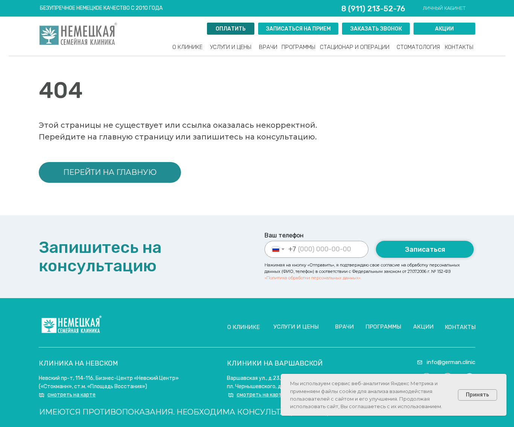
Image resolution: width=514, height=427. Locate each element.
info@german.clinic (451, 362)
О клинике (187, 47)
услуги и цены (230, 47)
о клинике (243, 327)
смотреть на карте (71, 395)
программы (298, 47)
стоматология (418, 47)
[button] (376, 29)
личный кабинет (444, 8)
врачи (268, 47)
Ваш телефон (284, 235)
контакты (459, 47)
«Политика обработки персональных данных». (313, 277)
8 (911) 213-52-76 (373, 8)
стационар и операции (354, 47)
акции (423, 326)
